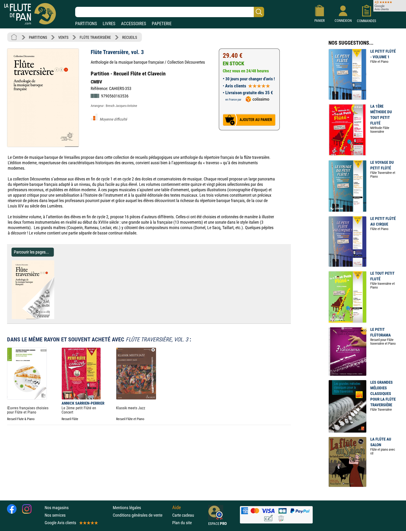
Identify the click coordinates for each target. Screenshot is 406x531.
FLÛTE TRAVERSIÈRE (95, 37)
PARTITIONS (86, 23)
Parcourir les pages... (31, 252)
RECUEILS (129, 37)
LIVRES (109, 23)
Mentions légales (127, 507)
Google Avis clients (60, 522)
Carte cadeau (183, 515)
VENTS (63, 37)
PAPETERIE (162, 23)
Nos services (55, 515)
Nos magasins (57, 507)
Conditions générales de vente (141, 515)
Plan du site (182, 522)
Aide (176, 507)
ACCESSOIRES (133, 23)
